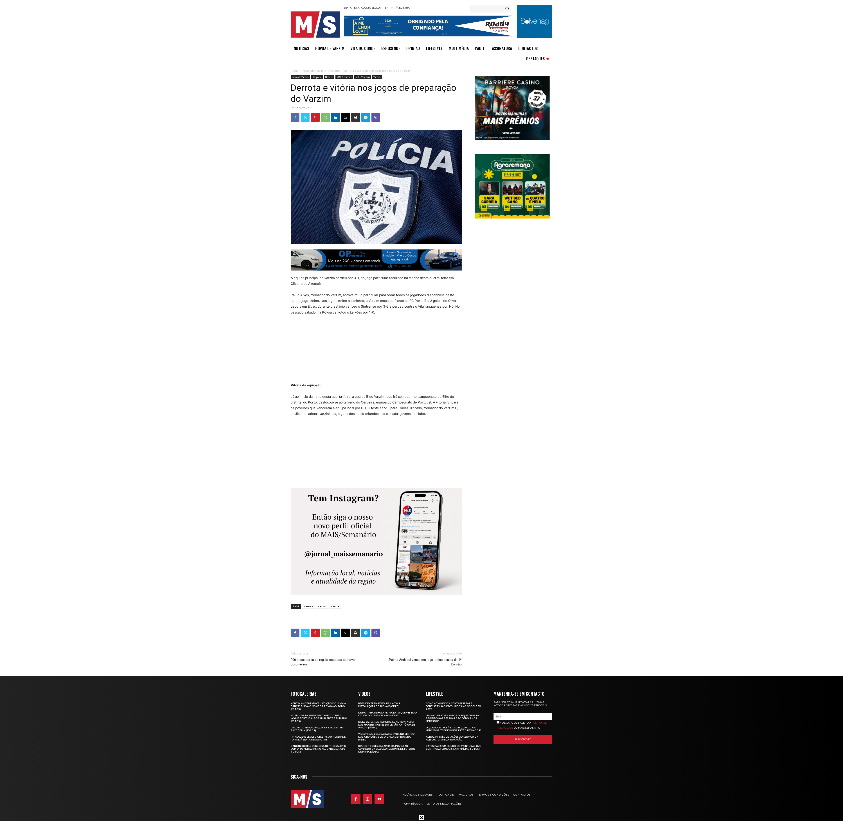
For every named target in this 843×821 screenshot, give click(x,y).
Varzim (377, 77)
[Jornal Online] (315, 24)
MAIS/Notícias (363, 77)
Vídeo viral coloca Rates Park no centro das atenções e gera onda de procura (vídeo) (386, 737)
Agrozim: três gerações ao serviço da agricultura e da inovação (452, 738)
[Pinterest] (315, 117)
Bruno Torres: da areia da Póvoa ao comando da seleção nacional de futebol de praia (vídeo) (386, 749)
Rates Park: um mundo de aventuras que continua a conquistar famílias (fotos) (453, 747)
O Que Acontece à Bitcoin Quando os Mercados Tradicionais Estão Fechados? (453, 729)
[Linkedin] (335, 117)
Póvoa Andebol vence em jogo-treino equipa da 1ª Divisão (425, 662)
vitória (335, 606)
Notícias (329, 77)
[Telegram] (365, 117)
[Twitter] (305, 117)
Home (294, 71)
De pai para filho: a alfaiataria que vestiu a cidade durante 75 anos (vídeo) (387, 714)
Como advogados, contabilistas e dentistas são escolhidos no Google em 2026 (453, 706)
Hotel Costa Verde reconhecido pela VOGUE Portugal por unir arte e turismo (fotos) (319, 718)
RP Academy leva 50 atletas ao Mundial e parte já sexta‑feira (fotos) (318, 738)
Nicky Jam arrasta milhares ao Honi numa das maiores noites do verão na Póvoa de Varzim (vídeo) (386, 725)
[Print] (355, 117)
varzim (322, 606)
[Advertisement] (367, 351)
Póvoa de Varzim (313, 71)
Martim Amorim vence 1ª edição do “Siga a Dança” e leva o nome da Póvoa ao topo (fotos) (318, 706)
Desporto (334, 71)
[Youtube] (379, 799)
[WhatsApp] (325, 117)
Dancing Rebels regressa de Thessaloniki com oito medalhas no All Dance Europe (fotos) (318, 749)
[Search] (507, 9)
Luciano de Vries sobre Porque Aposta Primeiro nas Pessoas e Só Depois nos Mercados (452, 718)
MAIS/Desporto (344, 77)
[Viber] (375, 117)
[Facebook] (295, 117)
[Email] (345, 117)
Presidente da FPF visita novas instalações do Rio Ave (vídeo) (379, 705)
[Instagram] (367, 799)
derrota (308, 606)
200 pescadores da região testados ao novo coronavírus (323, 662)
